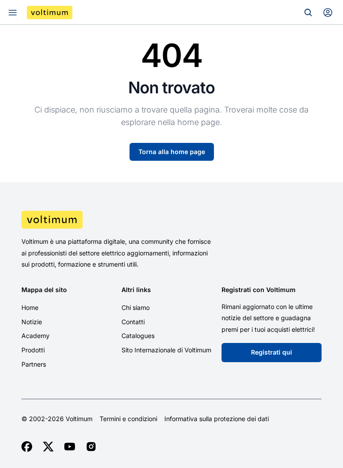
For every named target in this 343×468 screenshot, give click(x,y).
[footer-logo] (171, 220)
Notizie (31, 322)
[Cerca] (308, 12)
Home (29, 307)
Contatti (133, 322)
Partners (33, 364)
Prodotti (33, 350)
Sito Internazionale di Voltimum (166, 350)
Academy (35, 335)
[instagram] (91, 446)
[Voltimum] (49, 12)
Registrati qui (271, 352)
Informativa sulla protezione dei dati (216, 418)
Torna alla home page (171, 151)
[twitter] (48, 446)
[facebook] (26, 446)
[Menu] (12, 12)
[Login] (328, 12)
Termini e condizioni (128, 418)
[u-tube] (69, 446)
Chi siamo (135, 307)
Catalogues (138, 335)
